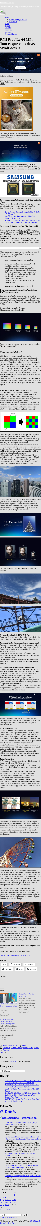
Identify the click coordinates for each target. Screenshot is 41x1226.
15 (15, 1200)
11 (6, 1200)
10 (3, 1200)
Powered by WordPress (8, 1217)
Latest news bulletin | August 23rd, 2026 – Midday (23, 1176)
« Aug (2, 1210)
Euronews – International (22, 1117)
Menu (3, 13)
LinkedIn (8, 28)
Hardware (6, 1048)
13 (10, 1200)
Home (7, 18)
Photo (7, 24)
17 (3, 1202)
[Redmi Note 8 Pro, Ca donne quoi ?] (29, 1003)
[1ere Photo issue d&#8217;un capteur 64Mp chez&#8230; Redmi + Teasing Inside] (9, 1029)
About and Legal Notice (18, 20)
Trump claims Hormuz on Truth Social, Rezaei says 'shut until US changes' (21, 1166)
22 (15, 1202)
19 (8, 1202)
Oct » (8, 1210)
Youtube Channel (11, 34)
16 (1, 1202)
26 (8, 1205)
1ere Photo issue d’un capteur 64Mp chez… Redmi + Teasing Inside (20, 217)
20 (10, 1202)
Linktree (8, 32)
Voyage (7, 26)
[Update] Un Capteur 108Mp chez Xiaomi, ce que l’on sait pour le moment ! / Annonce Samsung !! (23, 221)
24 (3, 1205)
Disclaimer (13, 22)
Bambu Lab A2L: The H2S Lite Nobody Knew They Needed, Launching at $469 (22, 1086)
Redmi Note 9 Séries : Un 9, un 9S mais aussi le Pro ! (8, 1006)
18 (6, 1202)
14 (13, 1200)
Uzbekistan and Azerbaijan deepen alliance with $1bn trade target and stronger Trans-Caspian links (23, 1138)
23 (1, 1205)
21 (13, 1202)
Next (2, 1052)
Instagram (8, 30)
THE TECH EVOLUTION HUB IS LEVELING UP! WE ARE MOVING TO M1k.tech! (23, 1082)
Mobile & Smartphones (19, 1048)
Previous (6, 1050)
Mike (24, 1045)
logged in (12, 1061)
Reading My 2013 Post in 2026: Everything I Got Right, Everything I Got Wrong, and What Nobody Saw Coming (22, 1095)
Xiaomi (36, 1048)
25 (6, 1205)
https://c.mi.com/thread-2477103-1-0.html (15, 955)
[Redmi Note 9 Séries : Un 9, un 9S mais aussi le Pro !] (8, 998)
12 (8, 1200)
